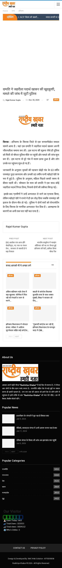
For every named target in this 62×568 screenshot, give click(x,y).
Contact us (19, 548)
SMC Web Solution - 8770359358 (41, 559)
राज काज (5, 475)
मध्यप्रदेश (5, 492)
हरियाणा (56, 99)
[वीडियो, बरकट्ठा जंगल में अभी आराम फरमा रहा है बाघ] (8, 431)
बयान (3, 487)
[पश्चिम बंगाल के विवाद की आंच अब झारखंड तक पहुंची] (8, 443)
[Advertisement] (31, 52)
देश (3, 481)
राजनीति (5, 469)
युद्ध (3, 498)
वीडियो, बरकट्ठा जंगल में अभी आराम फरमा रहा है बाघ (36, 428)
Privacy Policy (38, 548)
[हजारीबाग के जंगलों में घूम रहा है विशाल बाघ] (8, 418)
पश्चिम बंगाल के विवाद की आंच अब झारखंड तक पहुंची (36, 440)
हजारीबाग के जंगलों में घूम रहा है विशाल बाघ (32, 415)
